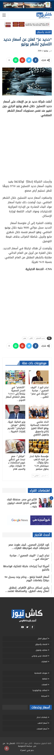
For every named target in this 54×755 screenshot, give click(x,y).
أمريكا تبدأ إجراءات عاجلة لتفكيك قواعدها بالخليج (26, 568)
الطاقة (44, 678)
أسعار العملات (42, 728)
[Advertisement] (27, 147)
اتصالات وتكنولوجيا (40, 690)
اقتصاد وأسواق (44, 32)
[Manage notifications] (6, 748)
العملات (44, 684)
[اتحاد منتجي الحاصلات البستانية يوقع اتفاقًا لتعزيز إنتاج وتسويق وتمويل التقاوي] (39, 412)
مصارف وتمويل (41, 650)
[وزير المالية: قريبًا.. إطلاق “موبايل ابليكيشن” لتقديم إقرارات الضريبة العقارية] (15, 412)
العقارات (44, 661)
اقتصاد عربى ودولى (39, 655)
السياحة (44, 696)
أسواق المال (42, 638)
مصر (24, 338)
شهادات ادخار (42, 717)
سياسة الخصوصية (25, 746)
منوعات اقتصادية (40, 673)
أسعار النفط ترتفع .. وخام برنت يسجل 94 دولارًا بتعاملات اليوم (27, 579)
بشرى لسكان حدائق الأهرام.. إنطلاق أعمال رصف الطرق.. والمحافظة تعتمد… (27, 589)
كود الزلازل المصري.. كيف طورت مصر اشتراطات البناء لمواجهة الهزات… (29, 546)
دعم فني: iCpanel (27, 750)
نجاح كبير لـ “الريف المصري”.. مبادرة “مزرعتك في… (29, 557)
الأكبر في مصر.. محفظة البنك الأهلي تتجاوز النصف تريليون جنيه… (22, 503)
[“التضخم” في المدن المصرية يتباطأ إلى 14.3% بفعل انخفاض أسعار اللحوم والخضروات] (15, 377)
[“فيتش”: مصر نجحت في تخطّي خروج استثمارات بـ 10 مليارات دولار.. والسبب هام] (15, 446)
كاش (31, 338)
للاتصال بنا (11, 743)
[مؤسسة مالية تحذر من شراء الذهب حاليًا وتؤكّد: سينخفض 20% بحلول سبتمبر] (39, 446)
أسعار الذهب (42, 723)
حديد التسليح (40, 338)
